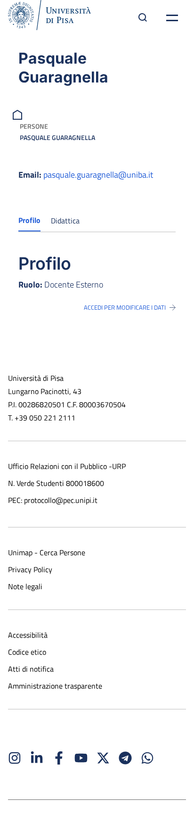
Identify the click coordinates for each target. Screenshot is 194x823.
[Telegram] (125, 758)
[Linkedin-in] (36, 758)
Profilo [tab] (29, 220)
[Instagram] (14, 758)
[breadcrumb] (18, 114)
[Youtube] (81, 758)
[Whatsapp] (147, 758)
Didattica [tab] (65, 220)
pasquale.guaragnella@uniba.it (98, 174)
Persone (34, 126)
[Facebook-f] (58, 758)
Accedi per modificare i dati (125, 307)
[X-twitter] (103, 758)
